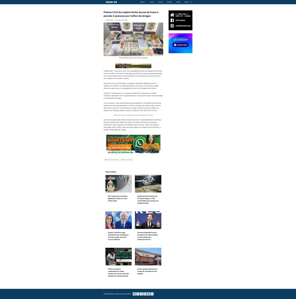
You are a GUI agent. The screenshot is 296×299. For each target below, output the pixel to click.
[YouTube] (148, 293)
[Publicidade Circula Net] (180, 52)
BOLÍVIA (152, 2)
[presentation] (118, 184)
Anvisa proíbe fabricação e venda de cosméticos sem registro (147, 271)
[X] (137, 293)
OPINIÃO (178, 2)
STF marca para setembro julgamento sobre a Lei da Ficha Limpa (117, 198)
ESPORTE (169, 2)
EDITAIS (187, 2)
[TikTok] (144, 293)
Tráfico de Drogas (126, 159)
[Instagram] (141, 293)
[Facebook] (134, 293)
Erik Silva (110, 20)
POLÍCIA (160, 2)
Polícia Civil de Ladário (111, 159)
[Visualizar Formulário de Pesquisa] (191, 2)
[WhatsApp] (152, 293)
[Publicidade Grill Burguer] (180, 30)
